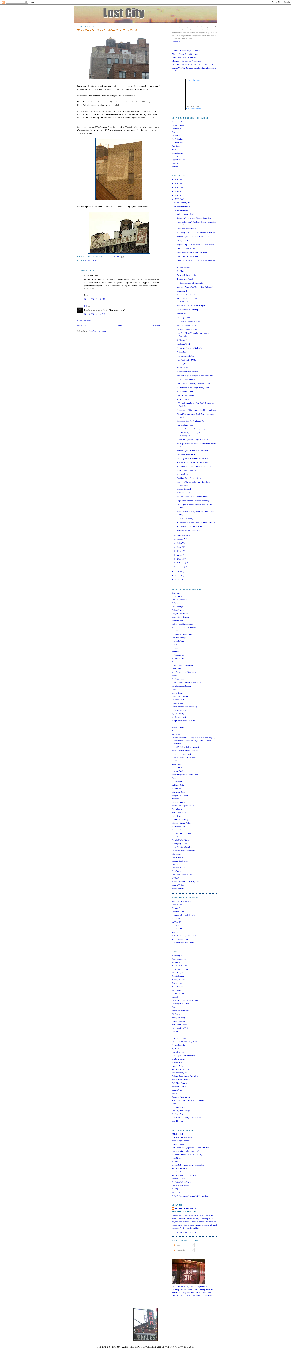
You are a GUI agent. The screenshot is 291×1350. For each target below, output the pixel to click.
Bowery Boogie (178, 979)
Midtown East (177, 142)
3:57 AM (115, 256)
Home (119, 325)
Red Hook (176, 145)
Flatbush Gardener (179, 1024)
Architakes (176, 962)
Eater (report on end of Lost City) (185, 1151)
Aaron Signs (177, 955)
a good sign (91, 260)
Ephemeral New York (180, 1010)
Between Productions (180, 969)
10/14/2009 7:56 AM (94, 299)
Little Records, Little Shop (187, 309)
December (181, 202)
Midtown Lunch (178, 1058)
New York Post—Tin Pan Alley (184, 1175)
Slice (174, 1103)
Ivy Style (175, 1048)
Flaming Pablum (178, 1021)
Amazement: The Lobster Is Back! (190, 526)
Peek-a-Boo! (182, 351)
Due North (181, 271)
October (180, 210)
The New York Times (180, 1185)
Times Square (177, 152)
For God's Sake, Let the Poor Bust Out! (192, 496)
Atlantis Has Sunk (184, 488)
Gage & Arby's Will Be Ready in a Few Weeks (195, 244)
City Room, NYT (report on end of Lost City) (190, 1147)
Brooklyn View (183, 399)
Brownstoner (177, 983)
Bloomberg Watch (179, 972)
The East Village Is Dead (187, 329)
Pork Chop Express (179, 1083)
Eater (174, 1007)
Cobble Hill (176, 128)
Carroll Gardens (178, 125)
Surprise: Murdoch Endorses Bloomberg (193, 500)
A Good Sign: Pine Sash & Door (190, 530)
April (179, 554)
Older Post (156, 325)
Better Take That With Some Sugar (191, 305)
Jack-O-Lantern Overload (187, 214)
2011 (177, 191)
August (180, 539)
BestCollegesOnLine (180, 1140)
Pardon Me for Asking (181, 1079)
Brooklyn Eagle (178, 1144)
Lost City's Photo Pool (194, 108)
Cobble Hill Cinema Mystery (188, 321)
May (179, 551)
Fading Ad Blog (178, 1017)
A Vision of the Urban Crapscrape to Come (194, 466)
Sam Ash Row (182, 474)
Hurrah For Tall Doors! (186, 294)
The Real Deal (177, 1114)
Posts (177, 1244)
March (180, 558)
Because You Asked (185, 279)
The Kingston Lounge (181, 1110)
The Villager (177, 1189)
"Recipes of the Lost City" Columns (186, 60)
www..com (194, 80)
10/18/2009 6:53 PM (94, 314)
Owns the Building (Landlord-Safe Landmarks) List (193, 64)
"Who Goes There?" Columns (184, 57)
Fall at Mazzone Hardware (187, 371)
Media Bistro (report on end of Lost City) (188, 1164)
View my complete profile (185, 1232)
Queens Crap (177, 1089)
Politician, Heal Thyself (186, 248)
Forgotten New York (180, 1027)
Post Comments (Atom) (98, 331)
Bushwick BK (177, 986)
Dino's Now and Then (180, 1003)
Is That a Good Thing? (186, 379)
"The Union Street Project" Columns (186, 50)
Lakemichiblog (178, 1052)
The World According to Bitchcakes (186, 1117)
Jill (85, 306)
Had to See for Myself (185, 492)
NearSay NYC (177, 1065)
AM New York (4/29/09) (182, 1137)
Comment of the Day (185, 518)
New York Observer (179, 1168)
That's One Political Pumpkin (189, 256)
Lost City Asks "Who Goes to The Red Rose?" (195, 286)
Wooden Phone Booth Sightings (185, 54)
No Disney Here (183, 340)
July (179, 543)
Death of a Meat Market (186, 228)
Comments (180, 1250)
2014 (177, 179)
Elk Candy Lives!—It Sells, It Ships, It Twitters (196, 232)
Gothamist (176, 1034)
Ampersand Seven (179, 959)
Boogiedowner (178, 976)
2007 (177, 575)
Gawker (175, 1031)
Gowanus (175, 132)
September (181, 535)
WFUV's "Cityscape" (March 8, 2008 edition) (190, 1195)
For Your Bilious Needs (186, 275)
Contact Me (176, 41)
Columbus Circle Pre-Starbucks (189, 348)
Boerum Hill (177, 121)
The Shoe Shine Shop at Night (189, 478)
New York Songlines (180, 1072)
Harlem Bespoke (178, 1045)
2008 (177, 571)
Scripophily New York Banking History (188, 1100)
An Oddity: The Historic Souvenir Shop (193, 462)
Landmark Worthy (184, 344)
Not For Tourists (178, 1178)
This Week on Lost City (186, 359)
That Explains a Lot (185, 424)
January (180, 566)
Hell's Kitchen (177, 139)
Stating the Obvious (185, 240)
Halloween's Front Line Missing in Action (194, 217)
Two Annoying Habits (185, 355)
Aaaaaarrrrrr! (182, 290)
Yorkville (175, 166)
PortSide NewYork (179, 1086)
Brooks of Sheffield (185, 1208)
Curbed (175, 996)
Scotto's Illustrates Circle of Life (190, 283)
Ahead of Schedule (184, 267)
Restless (175, 1093)
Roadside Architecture (181, 1096)
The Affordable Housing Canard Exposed (193, 383)
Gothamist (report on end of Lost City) (187, 1154)
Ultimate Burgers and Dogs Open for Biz (193, 439)
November (181, 206)
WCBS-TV (176, 1192)
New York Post (178, 1171)
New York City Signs (180, 1069)
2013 (177, 183)
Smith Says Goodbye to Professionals (192, 252)
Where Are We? (183, 367)
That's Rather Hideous (186, 395)
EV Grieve (176, 1014)
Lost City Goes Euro (185, 317)
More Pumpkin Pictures (186, 325)
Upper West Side (178, 159)
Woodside (176, 163)
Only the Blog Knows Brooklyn (185, 1076)
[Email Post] (122, 256)
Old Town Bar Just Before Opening (191, 428)
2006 (177, 579)
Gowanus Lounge (179, 1038)
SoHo (174, 149)
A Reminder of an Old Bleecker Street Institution (196, 522)
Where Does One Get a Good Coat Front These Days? (107, 30)
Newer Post (81, 325)
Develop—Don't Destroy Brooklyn (186, 1000)
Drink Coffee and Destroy (187, 470)
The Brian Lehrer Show (181, 1182)
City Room (176, 989)
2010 (177, 195)
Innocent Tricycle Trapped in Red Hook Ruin (195, 375)
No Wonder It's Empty (185, 391)
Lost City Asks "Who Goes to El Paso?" (193, 458)
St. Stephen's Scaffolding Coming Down (193, 387)
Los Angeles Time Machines (183, 1055)
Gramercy (176, 135)
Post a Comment (84, 320)
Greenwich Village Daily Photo (184, 1041)
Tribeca (175, 156)
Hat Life (175, 1161)
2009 (177, 199)
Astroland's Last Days (180, 965)
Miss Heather (177, 1062)
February (181, 562)
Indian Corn (181, 313)
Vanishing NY (177, 1121)
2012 (177, 187)
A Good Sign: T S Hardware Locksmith (192, 450)
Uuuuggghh (181, 363)
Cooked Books (178, 993)
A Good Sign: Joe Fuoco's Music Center (193, 236)
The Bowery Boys (179, 1107)
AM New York (177, 1133)
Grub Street (176, 1158)
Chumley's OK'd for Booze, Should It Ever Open (196, 410)
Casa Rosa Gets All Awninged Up (190, 420)
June (179, 547)
